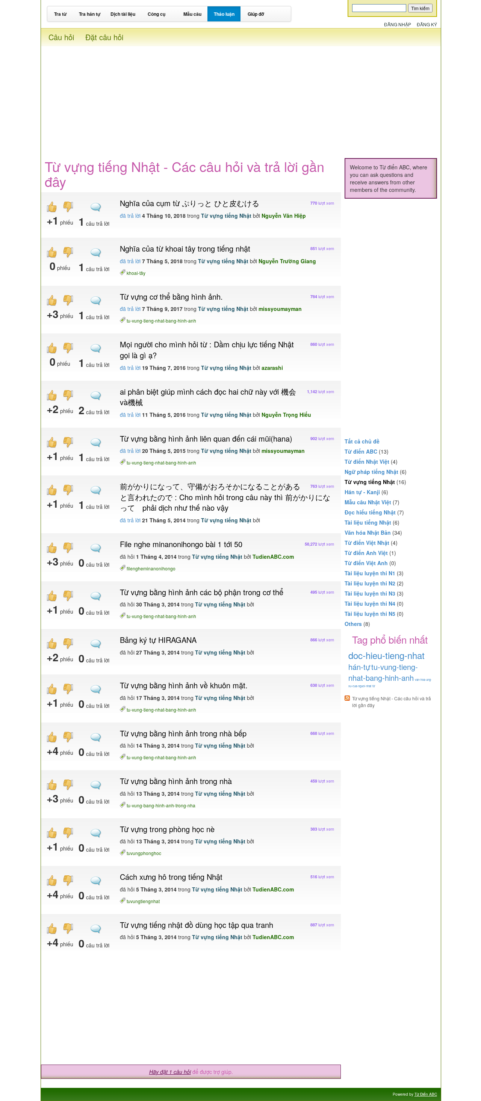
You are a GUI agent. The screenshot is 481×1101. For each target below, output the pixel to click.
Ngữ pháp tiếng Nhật (371, 471)
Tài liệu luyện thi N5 (370, 613)
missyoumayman (280, 308)
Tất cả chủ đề (362, 441)
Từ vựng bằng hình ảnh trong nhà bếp (183, 733)
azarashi (272, 367)
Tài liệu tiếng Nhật (368, 522)
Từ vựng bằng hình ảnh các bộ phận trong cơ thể (201, 592)
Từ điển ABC (361, 451)
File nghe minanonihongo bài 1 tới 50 (181, 543)
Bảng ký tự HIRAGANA (158, 639)
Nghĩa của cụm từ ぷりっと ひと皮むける (189, 203)
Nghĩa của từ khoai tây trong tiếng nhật (185, 248)
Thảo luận (224, 14)
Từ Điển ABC (425, 1094)
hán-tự (359, 666)
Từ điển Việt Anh (366, 563)
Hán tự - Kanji (362, 492)
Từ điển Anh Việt (366, 553)
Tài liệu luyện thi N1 (370, 573)
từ (373, 686)
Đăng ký (427, 24)
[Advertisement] (241, 98)
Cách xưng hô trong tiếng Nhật (171, 876)
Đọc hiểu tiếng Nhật (370, 512)
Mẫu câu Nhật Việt (368, 502)
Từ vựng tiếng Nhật (226, 215)
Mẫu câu (192, 14)
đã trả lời (130, 215)
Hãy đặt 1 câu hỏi (170, 1071)
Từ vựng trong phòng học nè (167, 828)
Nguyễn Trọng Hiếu (286, 414)
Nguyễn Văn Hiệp (284, 215)
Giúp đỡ (256, 14)
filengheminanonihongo (151, 568)
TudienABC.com (273, 556)
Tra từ (60, 14)
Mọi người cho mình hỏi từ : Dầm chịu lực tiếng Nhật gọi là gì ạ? (207, 349)
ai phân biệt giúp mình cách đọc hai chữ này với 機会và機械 (208, 397)
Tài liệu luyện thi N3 (370, 593)
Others (353, 623)
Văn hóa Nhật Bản (368, 532)
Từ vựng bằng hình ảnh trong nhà (176, 780)
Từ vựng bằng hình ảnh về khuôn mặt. (184, 685)
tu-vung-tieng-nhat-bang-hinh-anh (161, 320)
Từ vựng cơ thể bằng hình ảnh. (171, 296)
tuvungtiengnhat (143, 900)
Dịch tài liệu (122, 14)
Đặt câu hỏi (104, 37)
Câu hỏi (61, 37)
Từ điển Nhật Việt (367, 461)
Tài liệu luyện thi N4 (370, 603)
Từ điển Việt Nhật (367, 542)
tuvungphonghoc (144, 852)
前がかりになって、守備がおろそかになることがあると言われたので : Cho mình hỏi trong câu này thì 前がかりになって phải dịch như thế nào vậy (225, 497)
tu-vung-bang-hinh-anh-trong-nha (161, 805)
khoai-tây (136, 272)
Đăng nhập (397, 24)
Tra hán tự (90, 14)
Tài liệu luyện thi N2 (370, 583)
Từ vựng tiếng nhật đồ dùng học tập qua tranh (196, 924)
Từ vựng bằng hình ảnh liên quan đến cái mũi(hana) (206, 438)
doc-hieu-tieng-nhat (386, 655)
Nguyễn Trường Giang (287, 261)
